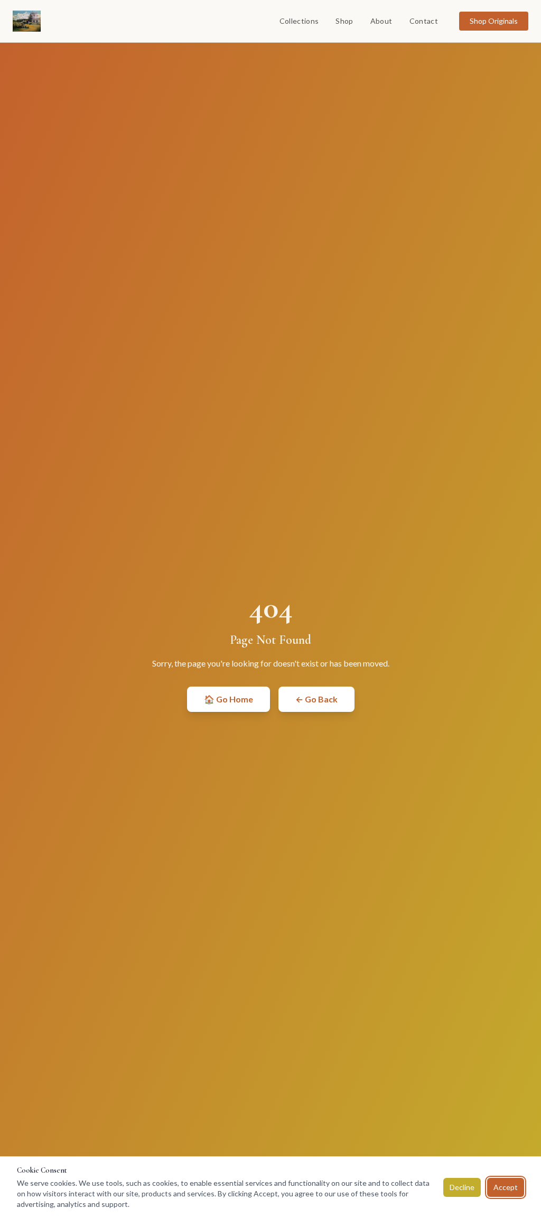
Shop (344, 20)
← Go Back (316, 699)
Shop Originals (494, 20)
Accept (505, 1187)
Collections (299, 20)
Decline (462, 1187)
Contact (423, 20)
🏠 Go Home (228, 699)
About (381, 20)
